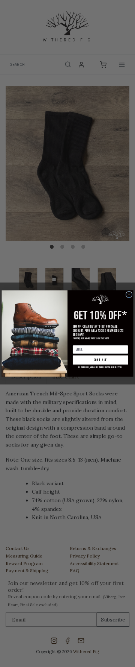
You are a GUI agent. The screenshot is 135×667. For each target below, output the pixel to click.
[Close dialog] (129, 295)
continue (100, 360)
